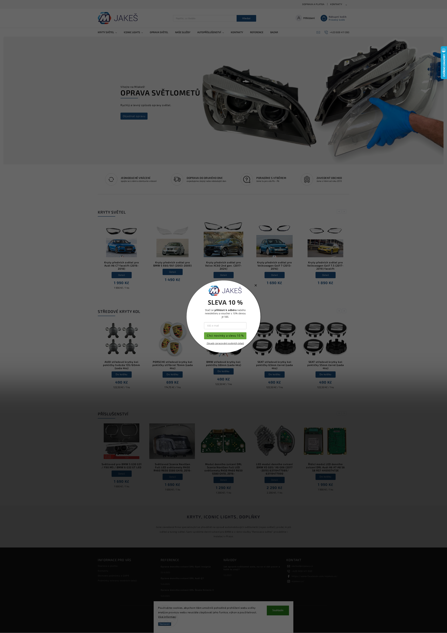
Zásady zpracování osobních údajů (225, 343)
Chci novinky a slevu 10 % (225, 336)
